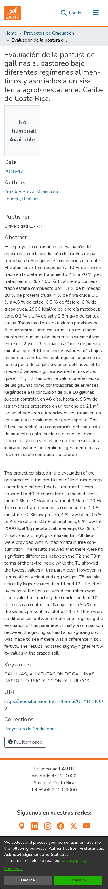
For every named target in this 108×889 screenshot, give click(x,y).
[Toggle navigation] (96, 13)
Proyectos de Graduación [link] (49, 33)
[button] (12, 13)
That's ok (78, 880)
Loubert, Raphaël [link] (21, 199)
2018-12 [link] (14, 171)
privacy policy (74, 860)
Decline (28, 880)
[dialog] (54, 862)
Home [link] (11, 33)
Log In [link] (75, 13)
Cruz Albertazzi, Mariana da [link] (31, 192)
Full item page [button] (27, 742)
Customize (13, 868)
